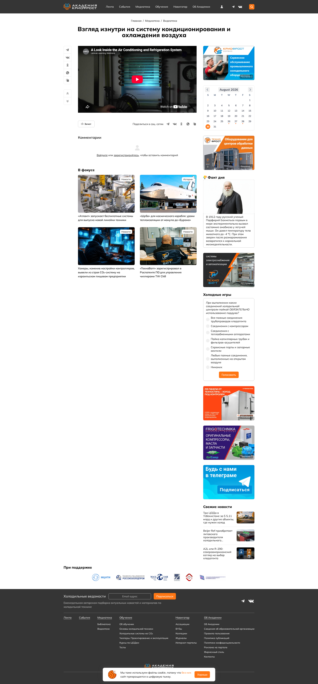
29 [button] (249, 121)
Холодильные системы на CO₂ (136, 633)
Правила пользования (217, 633)
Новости (126, 179)
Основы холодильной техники (136, 628)
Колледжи (181, 633)
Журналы (181, 638)
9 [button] (208, 110)
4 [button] (221, 105)
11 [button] (221, 110)
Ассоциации (182, 624)
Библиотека (104, 624)
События (124, 6)
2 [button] (208, 105)
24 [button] (214, 121)
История (188, 179)
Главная (136, 20)
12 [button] (229, 110)
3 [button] (214, 105)
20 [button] (236, 116)
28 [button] (242, 121)
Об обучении (126, 624)
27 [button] (236, 121)
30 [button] (208, 126)
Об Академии (211, 624)
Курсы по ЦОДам (129, 642)
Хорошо (202, 674)
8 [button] (249, 105)
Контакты (209, 656)
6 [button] (236, 105)
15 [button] (249, 110)
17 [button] (214, 116)
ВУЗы (179, 628)
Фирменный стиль (214, 652)
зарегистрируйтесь (126, 155)
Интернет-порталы (186, 642)
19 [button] (229, 116)
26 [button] (229, 121)
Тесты (122, 647)
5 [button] (229, 105)
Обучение (161, 6)
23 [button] (208, 121)
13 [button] (236, 110)
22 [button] (249, 116)
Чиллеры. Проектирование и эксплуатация (143, 638)
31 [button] (214, 126)
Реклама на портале (215, 647)
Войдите (102, 155)
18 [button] (221, 116)
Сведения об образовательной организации (229, 628)
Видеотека (170, 20)
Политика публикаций (216, 638)
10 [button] (214, 110)
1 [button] (249, 100)
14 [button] (242, 110)
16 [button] (208, 116)
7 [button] (242, 105)
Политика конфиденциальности (222, 642)
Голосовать (229, 374)
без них (186, 672)
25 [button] (221, 121)
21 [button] (242, 116)
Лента (110, 6)
